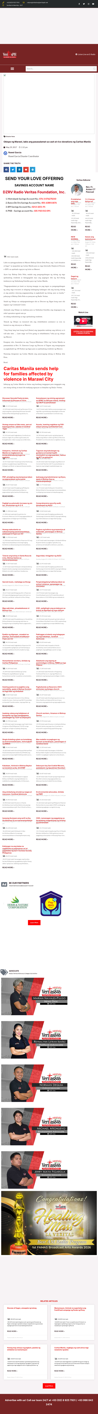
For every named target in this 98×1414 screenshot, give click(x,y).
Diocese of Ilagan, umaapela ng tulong (21, 1355)
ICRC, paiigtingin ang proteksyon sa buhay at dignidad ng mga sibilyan (50, 609)
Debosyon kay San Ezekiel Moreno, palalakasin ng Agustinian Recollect (50, 767)
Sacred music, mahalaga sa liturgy (16, 582)
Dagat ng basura (74, 277)
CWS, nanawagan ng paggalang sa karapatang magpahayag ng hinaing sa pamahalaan (50, 820)
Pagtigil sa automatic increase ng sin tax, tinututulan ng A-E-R (17, 504)
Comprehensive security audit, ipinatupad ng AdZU (48, 504)
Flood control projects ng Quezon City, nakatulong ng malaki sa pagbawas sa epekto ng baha (16, 876)
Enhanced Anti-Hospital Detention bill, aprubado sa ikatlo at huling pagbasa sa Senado (50, 848)
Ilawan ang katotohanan (90, 238)
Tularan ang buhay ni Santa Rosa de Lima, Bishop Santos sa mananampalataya (16, 558)
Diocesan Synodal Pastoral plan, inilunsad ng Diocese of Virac (15, 399)
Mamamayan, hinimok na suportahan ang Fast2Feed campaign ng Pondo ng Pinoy (70, 1356)
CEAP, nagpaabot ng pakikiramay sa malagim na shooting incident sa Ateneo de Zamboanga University (50, 903)
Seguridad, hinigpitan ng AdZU (48, 556)
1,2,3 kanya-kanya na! (90, 200)
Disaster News (10, 136)
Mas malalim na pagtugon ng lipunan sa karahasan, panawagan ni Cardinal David (51, 741)
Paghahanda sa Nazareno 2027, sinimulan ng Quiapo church (49, 688)
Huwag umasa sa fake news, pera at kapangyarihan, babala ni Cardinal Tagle (17, 426)
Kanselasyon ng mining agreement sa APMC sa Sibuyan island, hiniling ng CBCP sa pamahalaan (50, 400)
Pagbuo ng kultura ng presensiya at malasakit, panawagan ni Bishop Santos (50, 531)
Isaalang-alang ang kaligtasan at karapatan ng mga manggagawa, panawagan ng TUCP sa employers (16, 715)
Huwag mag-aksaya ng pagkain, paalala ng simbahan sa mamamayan (23, 1396)
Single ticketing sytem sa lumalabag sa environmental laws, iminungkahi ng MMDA (17, 741)
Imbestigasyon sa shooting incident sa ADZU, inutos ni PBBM (17, 902)
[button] (12, 68)
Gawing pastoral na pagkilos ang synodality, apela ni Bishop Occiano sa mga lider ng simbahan (16, 689)
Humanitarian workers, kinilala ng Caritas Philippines (16, 662)
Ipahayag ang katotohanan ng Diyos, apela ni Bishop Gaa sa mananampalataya (51, 479)
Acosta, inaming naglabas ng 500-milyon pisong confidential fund (50, 425)
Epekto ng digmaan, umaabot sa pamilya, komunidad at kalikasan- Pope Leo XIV (16, 636)
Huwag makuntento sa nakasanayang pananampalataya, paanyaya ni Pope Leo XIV (16, 531)
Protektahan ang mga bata (76, 201)
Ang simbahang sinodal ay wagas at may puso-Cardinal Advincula (17, 793)
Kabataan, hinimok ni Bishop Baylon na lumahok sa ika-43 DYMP (17, 767)
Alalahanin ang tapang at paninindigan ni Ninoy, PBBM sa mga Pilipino (51, 663)
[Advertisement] (49, 26)
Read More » (8, 417)
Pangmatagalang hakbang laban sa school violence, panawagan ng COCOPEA (50, 584)
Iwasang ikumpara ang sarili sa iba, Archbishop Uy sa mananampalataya (17, 819)
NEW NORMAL (74, 238)
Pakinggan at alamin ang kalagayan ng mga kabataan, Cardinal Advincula (50, 636)
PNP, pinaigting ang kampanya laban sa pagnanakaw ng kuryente (17, 478)
